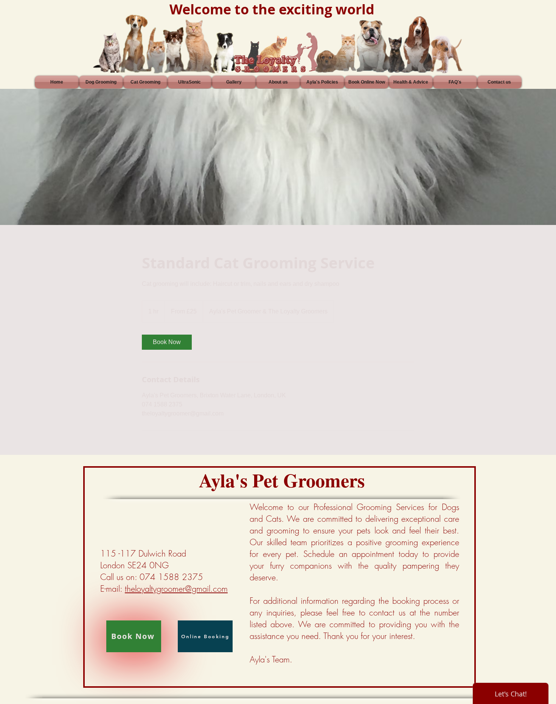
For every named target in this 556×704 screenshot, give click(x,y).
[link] (167, 342)
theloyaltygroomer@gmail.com (176, 588)
